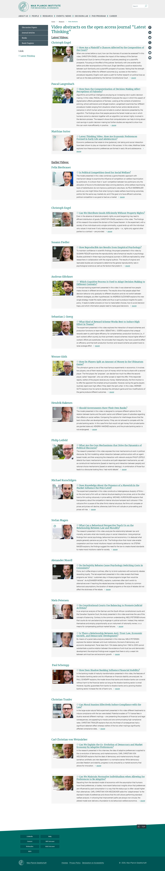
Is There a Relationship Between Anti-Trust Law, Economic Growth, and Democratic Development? (109, 634)
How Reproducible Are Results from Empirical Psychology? (110, 247)
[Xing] (150, 47)
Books (24, 38)
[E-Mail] (150, 52)
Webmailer (29, 846)
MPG (29, 851)
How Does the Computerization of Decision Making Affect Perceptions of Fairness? (108, 90)
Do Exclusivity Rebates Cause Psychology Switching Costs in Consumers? (110, 566)
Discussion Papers (29, 27)
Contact (29, 841)
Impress (65, 863)
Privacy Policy (75, 863)
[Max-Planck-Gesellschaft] (23, 862)
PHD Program (99, 16)
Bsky (50, 836)
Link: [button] (21, 51)
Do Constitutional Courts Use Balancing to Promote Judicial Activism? (109, 606)
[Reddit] (150, 37)
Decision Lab (81, 16)
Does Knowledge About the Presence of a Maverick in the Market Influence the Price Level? (108, 486)
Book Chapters (28, 43)
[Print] (150, 57)
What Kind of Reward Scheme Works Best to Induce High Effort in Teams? (108, 323)
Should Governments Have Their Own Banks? (103, 408)
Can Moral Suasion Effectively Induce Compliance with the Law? (109, 706)
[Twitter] (150, 42)
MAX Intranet (50, 846)
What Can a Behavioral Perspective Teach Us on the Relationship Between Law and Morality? (105, 526)
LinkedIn (30, 836)
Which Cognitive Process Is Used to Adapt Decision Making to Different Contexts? (111, 283)
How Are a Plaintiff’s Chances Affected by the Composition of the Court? (110, 48)
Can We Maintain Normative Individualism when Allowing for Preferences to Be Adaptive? (111, 778)
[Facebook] (150, 27)
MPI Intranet (50, 841)
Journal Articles (28, 33)
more (133, 78)
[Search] (146, 6)
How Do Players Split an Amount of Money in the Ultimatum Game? (110, 363)
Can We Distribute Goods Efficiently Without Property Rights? (112, 213)
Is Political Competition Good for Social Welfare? (105, 172)
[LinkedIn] (150, 32)
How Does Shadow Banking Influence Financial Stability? (109, 670)
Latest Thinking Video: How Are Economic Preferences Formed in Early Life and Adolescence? (107, 137)
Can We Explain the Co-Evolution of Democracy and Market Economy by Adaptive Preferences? (110, 746)
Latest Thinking (28, 56)
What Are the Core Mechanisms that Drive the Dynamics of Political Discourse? (109, 446)
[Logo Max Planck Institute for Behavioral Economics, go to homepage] (61, 7)
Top (143, 826)
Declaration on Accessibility (93, 863)
